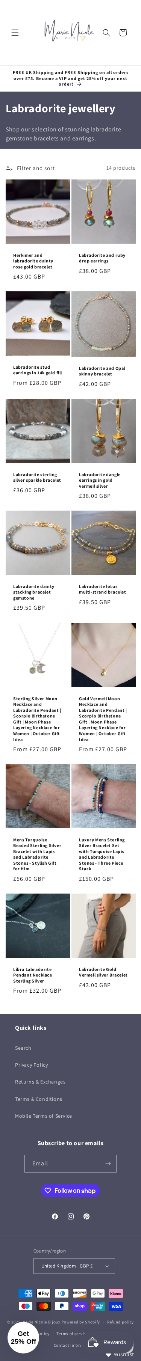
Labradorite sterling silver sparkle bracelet (37, 477)
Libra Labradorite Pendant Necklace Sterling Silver (32, 974)
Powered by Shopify (81, 1322)
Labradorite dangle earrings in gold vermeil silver (100, 480)
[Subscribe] (108, 1164)
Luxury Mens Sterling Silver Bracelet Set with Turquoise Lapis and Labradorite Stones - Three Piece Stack (102, 853)
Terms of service (72, 1333)
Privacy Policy (31, 1064)
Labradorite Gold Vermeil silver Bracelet (103, 972)
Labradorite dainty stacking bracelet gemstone (34, 592)
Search (23, 1047)
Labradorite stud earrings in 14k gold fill (37, 370)
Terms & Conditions (38, 1099)
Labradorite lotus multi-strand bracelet (102, 589)
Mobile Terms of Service (43, 1115)
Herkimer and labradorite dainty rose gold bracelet (33, 260)
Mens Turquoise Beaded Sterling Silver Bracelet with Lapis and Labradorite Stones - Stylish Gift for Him (37, 853)
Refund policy (120, 1322)
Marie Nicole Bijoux (42, 1322)
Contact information (74, 1345)
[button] (15, 32)
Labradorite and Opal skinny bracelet (102, 371)
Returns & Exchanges (40, 1081)
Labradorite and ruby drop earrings (102, 258)
